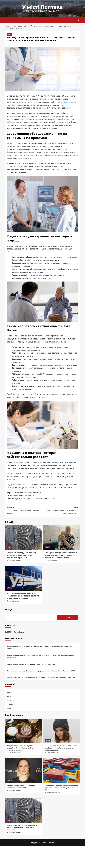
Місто (9, 34)
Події (9, 708)
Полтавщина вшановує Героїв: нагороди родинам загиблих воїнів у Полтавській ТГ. (41, 671)
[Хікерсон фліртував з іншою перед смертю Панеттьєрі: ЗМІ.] (23, 770)
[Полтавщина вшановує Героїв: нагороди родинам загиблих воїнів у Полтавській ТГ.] (61, 770)
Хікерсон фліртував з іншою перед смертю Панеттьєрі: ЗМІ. (31, 664)
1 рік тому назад (13, 44)
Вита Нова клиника (67, 102)
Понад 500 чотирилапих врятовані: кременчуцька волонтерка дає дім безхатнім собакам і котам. (61, 555)
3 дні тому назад (13, 601)
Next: (61, 510)
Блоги (9, 692)
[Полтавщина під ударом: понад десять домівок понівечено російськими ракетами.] (23, 537)
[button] (7, 19)
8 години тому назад (14, 753)
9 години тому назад (53, 753)
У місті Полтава (42, 7)
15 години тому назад (15, 560)
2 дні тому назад (52, 560)
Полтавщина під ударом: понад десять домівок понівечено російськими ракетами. (21, 555)
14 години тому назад (15, 790)
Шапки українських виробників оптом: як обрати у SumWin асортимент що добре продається (40, 656)
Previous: (23, 510)
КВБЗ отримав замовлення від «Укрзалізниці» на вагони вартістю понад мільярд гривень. (23, 596)
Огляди (10, 704)
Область (10, 700)
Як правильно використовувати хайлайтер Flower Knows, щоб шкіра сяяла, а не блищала (39, 647)
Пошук (8, 609)
